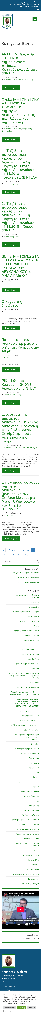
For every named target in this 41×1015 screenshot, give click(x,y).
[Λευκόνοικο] (20, 21)
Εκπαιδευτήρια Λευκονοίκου (28, 711)
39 (33, 550)
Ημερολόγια (34, 767)
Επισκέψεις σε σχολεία (29, 720)
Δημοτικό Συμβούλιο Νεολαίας (27, 664)
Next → (19, 554)
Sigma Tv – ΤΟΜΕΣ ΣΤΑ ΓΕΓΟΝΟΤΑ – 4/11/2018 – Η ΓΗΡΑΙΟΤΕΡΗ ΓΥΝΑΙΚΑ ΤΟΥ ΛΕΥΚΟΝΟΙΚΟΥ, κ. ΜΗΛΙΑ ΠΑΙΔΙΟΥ (20, 266)
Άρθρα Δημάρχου (32, 635)
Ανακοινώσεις (9, 79)
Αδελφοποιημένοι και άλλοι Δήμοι (25, 611)
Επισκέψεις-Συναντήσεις (29, 730)
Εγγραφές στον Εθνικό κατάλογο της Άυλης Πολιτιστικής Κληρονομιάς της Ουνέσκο (24, 675)
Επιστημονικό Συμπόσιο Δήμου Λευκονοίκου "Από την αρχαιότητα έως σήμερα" (24, 736)
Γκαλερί (22, 2)
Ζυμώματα (35, 763)
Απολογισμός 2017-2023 (29, 621)
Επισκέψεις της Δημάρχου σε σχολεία (23, 725)
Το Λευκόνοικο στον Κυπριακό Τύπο (25, 874)
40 (4, 554)
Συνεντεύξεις (27, 79)
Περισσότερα (10, 88)
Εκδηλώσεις (27, 128)
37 (24, 550)
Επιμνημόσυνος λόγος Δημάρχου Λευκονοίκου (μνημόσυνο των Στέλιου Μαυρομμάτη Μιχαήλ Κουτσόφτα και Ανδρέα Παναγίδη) (20, 495)
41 (9, 554)
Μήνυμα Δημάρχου (9, 986)
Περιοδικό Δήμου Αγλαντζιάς (27, 829)
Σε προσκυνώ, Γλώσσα (30, 839)
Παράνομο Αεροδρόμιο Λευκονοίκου (25, 820)
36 (19, 550)
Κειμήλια (35, 786)
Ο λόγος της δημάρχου (12, 303)
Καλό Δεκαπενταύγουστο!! (28, 577)
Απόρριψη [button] (31, 1008)
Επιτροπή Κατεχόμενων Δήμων (26, 748)
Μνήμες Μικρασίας (31, 796)
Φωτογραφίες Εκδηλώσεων (21, 4)
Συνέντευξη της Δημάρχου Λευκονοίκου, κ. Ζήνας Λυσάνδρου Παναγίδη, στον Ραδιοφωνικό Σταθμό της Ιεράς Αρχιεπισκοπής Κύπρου (20, 427)
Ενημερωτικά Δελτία (30, 715)
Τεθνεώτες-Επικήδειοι (30, 869)
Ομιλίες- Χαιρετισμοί (30, 810)
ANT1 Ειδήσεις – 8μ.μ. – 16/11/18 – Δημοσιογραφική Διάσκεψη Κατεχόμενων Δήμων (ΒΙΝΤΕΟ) (20, 63)
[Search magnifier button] (37, 561)
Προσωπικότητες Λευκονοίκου (27, 834)
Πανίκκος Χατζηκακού (30, 815)
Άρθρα (36, 626)
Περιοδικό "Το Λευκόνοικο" (29, 824)
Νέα (11, 282)
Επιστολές (35, 744)
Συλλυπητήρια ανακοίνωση (28, 582)
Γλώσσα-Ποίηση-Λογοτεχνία (28, 649)
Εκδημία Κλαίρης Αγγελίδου (27, 687)
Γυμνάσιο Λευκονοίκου (30, 654)
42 (13, 554)
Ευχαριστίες (34, 758)
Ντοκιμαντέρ (34, 805)
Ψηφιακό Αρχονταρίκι (30, 883)
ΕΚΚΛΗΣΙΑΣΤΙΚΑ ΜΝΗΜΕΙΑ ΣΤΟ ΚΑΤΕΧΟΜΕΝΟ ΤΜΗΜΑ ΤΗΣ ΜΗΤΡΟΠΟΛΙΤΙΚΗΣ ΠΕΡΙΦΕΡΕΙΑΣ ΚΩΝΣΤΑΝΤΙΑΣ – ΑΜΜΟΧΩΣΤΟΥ (26, 702)
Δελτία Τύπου (33, 2)
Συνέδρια (35, 850)
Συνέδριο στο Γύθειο (31, 855)
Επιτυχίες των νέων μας (29, 753)
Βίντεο (36, 4)
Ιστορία (36, 777)
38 (28, 550)
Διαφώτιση (34, 668)
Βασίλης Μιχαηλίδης (30, 640)
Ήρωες (12, 515)
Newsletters (35, 602)
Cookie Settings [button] (9, 1008)
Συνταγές (35, 865)
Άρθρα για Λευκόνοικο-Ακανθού (26, 630)
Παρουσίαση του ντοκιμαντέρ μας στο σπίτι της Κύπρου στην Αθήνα (20, 345)
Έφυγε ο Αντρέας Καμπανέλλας (26, 572)
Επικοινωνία (24, 6)
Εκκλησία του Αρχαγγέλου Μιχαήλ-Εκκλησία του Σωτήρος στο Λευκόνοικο (24, 693)
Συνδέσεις (35, 6)
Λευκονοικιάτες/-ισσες (30, 791)
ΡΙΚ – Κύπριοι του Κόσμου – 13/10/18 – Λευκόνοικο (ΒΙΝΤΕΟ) (19, 384)
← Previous (11, 550)
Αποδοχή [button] (22, 1008)
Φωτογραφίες (33, 879)
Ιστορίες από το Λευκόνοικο (28, 782)
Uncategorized (34, 607)
